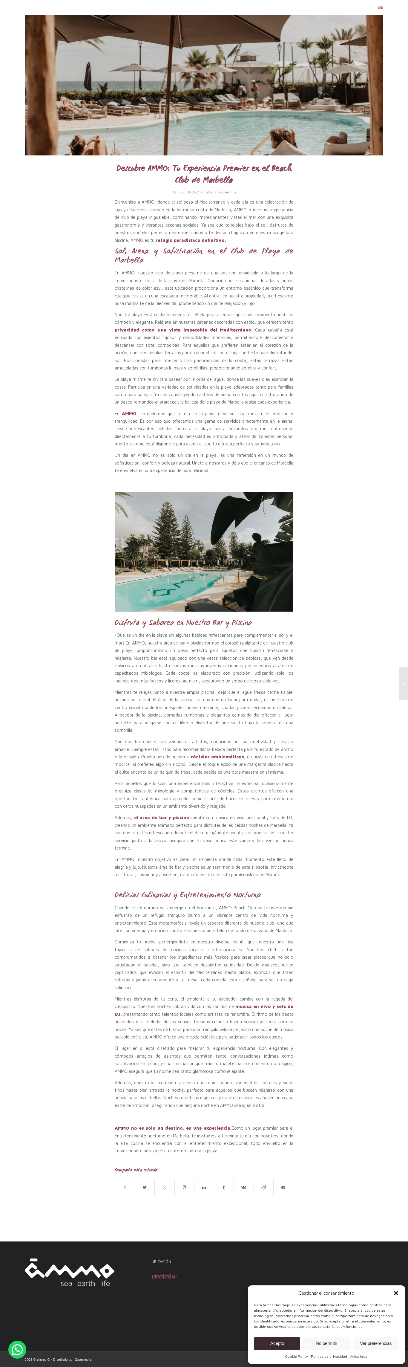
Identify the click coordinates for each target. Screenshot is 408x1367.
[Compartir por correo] (283, 1187)
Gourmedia (83, 1359)
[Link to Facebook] (26, 7)
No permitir (326, 1343)
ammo (230, 192)
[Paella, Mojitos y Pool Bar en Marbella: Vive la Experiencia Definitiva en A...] (403, 683)
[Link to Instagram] (35, 7)
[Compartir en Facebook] (125, 1187)
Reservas (360, 7)
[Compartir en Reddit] (263, 1187)
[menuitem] (243, 8)
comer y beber (276, 7)
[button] (396, 1293)
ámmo (243, 7)
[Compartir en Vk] (243, 1187)
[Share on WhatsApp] (164, 1187)
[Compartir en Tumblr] (224, 1187)
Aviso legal (359, 1356)
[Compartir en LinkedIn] (204, 1187)
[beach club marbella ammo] (204, 85)
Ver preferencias (376, 1343)
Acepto (277, 1343)
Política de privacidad (329, 1356)
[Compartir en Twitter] (144, 1187)
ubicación (313, 7)
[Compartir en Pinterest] (184, 1187)
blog (336, 7)
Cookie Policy (296, 1356)
